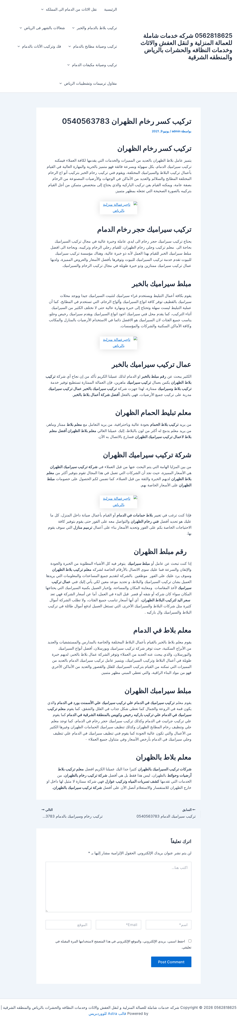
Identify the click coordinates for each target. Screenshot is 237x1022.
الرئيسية (110, 9)
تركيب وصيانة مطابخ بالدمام (95, 46)
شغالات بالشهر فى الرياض (44, 27)
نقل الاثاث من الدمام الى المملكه (71, 9)
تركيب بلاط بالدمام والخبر (97, 27)
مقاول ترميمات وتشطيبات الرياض (90, 83)
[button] (43, 9)
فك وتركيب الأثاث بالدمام (41, 46)
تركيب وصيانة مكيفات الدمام (94, 64)
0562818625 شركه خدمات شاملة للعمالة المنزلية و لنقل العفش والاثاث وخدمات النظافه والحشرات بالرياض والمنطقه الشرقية (186, 46)
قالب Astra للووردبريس (107, 1013)
